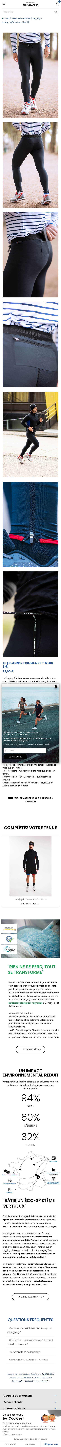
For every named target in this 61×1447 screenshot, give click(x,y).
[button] (30, 1049)
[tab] (30, 1330)
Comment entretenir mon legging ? (28, 1359)
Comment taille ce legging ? (24, 1352)
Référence (9, 818)
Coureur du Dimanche (24, 809)
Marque (7, 809)
